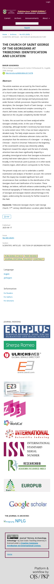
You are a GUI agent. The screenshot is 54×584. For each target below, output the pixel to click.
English (6, 274)
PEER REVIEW (31, 256)
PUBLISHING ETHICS (13, 256)
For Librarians (9, 301)
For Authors (8, 297)
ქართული (8, 278)
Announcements (32, 18)
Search (27, 28)
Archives (17, 18)
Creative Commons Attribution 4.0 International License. (24, 544)
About (45, 18)
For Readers (8, 293)
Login (48, 2)
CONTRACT (38, 259)
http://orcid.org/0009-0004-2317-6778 (19, 73)
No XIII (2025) (25, 34)
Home (5, 34)
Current (7, 18)
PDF (7, 217)
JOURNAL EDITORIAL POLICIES (18, 259)
